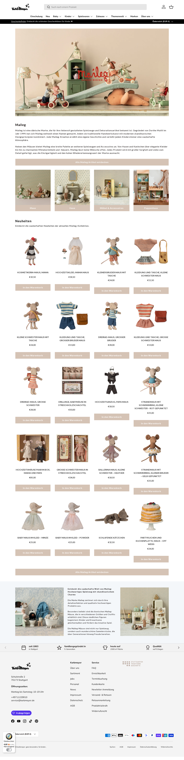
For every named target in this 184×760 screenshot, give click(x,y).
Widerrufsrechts (167, 747)
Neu (48, 16)
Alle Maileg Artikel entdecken (92, 162)
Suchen (112, 747)
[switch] (9, 749)
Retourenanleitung (101, 700)
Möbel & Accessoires (112, 208)
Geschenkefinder (18, 21)
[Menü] (13, 733)
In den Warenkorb (33, 287)
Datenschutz (76, 700)
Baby (55, 16)
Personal (74, 684)
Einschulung (36, 16)
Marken (134, 16)
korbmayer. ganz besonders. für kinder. (31, 747)
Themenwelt (117, 16)
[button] (171, 7)
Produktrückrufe (100, 705)
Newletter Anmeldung (103, 689)
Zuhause (100, 16)
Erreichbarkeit (99, 673)
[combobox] (95, 7)
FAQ (94, 668)
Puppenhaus (151, 208)
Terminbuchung (99, 678)
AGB (72, 705)
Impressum (75, 695)
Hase (72, 208)
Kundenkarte (98, 684)
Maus (33, 208)
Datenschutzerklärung (148, 747)
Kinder (68, 16)
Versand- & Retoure (102, 695)
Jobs (72, 678)
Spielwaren (83, 16)
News (73, 689)
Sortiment (75, 673)
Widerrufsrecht (99, 711)
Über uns (145, 16)
